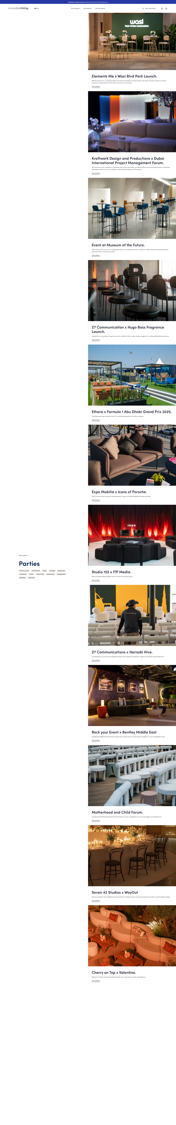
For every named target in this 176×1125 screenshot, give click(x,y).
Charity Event (36, 571)
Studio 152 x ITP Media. (111, 571)
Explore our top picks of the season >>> (88, 2)
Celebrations (50, 574)
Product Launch (24, 571)
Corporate (31, 578)
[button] (149, 8)
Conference (23, 574)
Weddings (22, 578)
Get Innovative (100, 8)
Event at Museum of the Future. (118, 244)
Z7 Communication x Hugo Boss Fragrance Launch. (128, 329)
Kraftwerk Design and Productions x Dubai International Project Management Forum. (128, 160)
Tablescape (61, 571)
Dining (44, 571)
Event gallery (23, 555)
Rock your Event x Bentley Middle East (124, 731)
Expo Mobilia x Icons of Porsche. (119, 491)
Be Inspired (87, 8)
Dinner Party (40, 574)
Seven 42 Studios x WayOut (115, 892)
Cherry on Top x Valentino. (114, 972)
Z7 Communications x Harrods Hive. (122, 651)
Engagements (61, 574)
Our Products (75, 8)
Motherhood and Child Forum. (117, 812)
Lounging (52, 571)
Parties (31, 574)
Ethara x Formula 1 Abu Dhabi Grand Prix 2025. (132, 411)
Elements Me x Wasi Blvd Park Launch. (124, 75)
